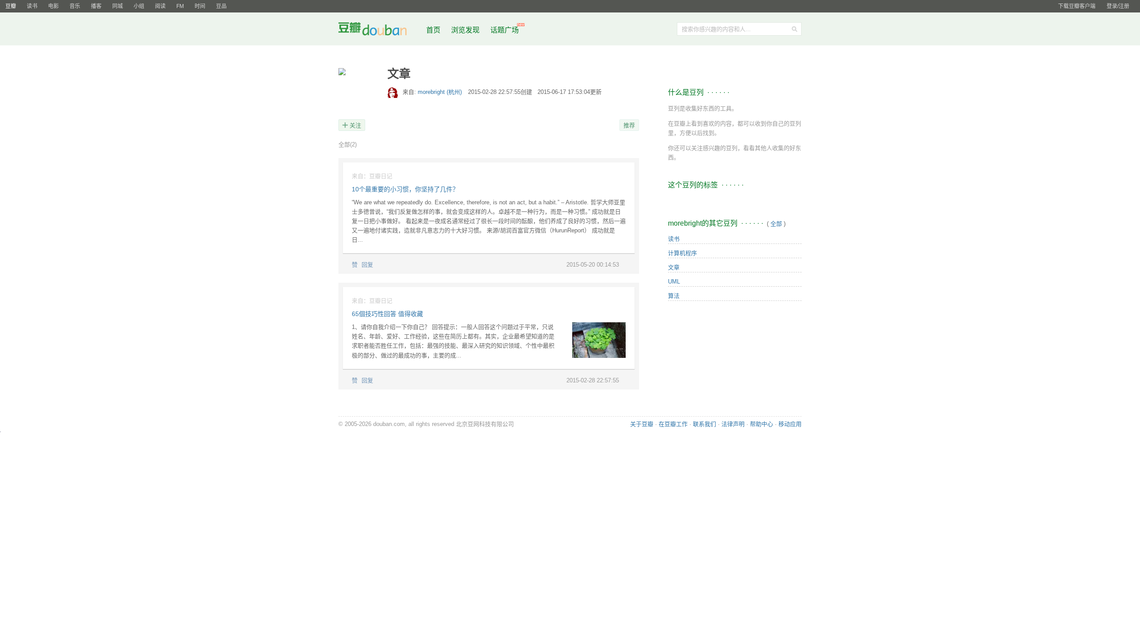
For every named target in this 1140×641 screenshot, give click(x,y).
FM (180, 6)
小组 (139, 6)
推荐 (629, 125)
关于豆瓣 (641, 424)
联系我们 (704, 424)
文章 (674, 267)
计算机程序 (682, 253)
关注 (355, 125)
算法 (674, 295)
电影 (53, 6)
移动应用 (790, 424)
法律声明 (733, 424)
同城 (117, 6)
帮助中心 (761, 424)
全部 (347, 144)
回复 (367, 264)
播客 (96, 6)
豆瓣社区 (379, 30)
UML (674, 281)
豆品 (221, 6)
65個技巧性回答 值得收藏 (387, 313)
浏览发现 (466, 30)
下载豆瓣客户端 (1076, 6)
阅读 (160, 6)
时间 (200, 6)
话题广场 (504, 30)
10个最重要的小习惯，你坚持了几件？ (405, 189)
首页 (433, 30)
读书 (32, 6)
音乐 (74, 6)
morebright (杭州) (441, 92)
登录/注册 (1118, 6)
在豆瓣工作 (673, 424)
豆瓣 (10, 6)
